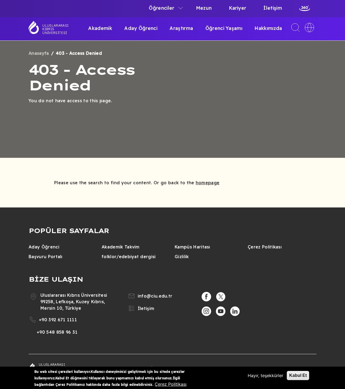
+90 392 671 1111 (58, 319)
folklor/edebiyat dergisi (129, 256)
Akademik (100, 28)
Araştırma (181, 28)
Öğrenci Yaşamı (223, 28)
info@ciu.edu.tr (155, 296)
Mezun (204, 8)
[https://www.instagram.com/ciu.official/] (206, 311)
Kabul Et (298, 375)
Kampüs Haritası (192, 247)
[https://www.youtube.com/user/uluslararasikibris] (221, 311)
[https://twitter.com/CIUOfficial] (221, 297)
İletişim (272, 8)
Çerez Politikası (265, 247)
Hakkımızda (268, 28)
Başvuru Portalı (46, 256)
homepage (208, 182)
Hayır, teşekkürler (265, 375)
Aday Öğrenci (140, 28)
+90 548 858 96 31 (57, 332)
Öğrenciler (161, 8)
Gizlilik (182, 256)
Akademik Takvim (121, 247)
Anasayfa (39, 53)
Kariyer (237, 8)
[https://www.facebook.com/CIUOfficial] (206, 297)
